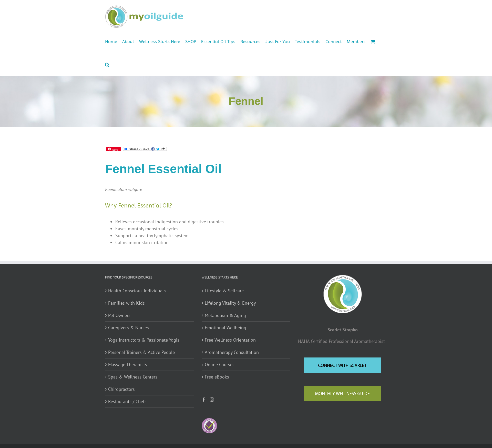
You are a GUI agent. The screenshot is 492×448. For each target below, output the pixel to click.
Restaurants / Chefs (127, 401)
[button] (107, 64)
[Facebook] (204, 399)
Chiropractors (121, 389)
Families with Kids (126, 303)
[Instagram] (212, 399)
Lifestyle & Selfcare (224, 291)
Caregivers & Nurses (128, 328)
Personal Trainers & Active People (141, 352)
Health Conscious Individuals (137, 291)
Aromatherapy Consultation (232, 352)
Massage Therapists (127, 364)
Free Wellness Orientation (230, 340)
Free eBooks (217, 377)
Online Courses (219, 364)
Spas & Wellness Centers (132, 377)
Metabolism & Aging (225, 315)
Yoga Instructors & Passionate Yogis (143, 340)
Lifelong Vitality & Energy (230, 303)
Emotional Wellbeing (225, 328)
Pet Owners (119, 315)
